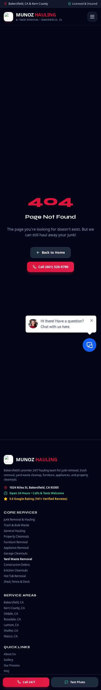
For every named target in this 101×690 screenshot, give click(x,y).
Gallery (8, 660)
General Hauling (14, 531)
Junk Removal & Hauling (19, 520)
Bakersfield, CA (14, 602)
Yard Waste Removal (18, 559)
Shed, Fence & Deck (17, 582)
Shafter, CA (11, 631)
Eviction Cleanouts (16, 570)
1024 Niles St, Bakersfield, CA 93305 (34, 487)
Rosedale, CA (12, 619)
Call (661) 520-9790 (53, 267)
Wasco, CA (11, 636)
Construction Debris (17, 565)
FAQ (6, 671)
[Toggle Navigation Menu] (92, 17)
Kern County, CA (14, 608)
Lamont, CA (11, 625)
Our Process (12, 665)
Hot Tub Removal (15, 576)
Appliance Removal (16, 548)
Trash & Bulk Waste (16, 525)
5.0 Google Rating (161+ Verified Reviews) (38, 499)
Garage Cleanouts (15, 553)
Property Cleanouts (16, 536)
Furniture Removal (16, 542)
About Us (10, 654)
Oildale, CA (11, 614)
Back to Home (53, 252)
